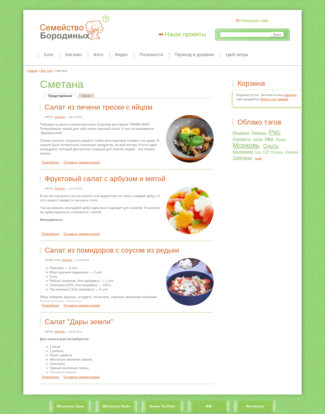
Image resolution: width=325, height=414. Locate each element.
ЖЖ (209, 406)
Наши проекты (185, 34)
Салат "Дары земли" (79, 322)
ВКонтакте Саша (70, 406)
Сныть (271, 146)
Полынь (277, 152)
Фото (98, 54)
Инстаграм (255, 406)
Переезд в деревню (194, 54)
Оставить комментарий (82, 162)
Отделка (291, 152)
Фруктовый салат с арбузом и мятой (105, 179)
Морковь (246, 145)
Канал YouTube (162, 406)
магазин (290, 95)
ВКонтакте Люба (116, 406)
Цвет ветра (237, 54)
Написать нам (254, 21)
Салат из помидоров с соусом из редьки (112, 250)
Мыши (281, 139)
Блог (49, 54)
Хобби (258, 139)
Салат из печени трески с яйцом (99, 107)
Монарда (241, 133)
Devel (86, 96)
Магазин (73, 54)
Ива (269, 138)
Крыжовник (243, 151)
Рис (275, 132)
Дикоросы (242, 139)
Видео (121, 54)
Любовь (59, 117)
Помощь (259, 133)
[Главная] (71, 30)
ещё (258, 158)
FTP (266, 152)
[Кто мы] (107, 19)
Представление (62, 96)
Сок (258, 152)
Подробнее (50, 162)
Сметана (242, 157)
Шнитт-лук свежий (274, 99)
